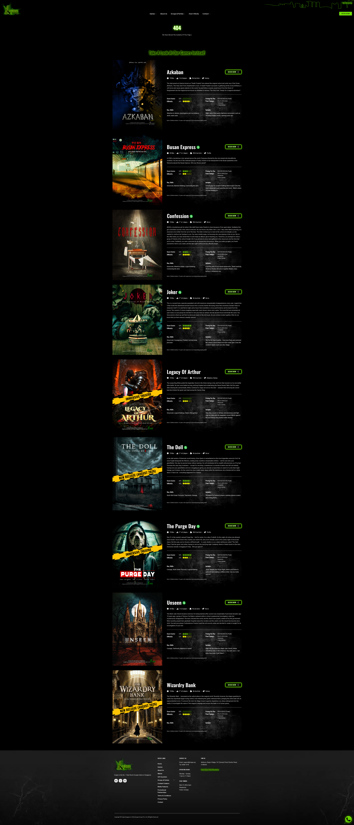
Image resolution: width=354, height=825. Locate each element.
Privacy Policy (162, 799)
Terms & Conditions (164, 796)
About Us (163, 14)
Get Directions (347, 3)
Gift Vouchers (162, 777)
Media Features (163, 787)
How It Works (194, 14)
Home (160, 764)
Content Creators (163, 783)
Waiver (160, 774)
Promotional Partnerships (162, 791)
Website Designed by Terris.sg (231, 817)
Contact (206, 14)
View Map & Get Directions (210, 770)
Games (152, 14)
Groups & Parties (177, 14)
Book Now (346, 13)
